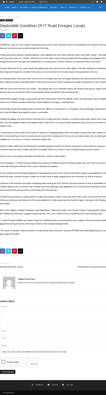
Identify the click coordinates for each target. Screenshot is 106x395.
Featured (24, 7)
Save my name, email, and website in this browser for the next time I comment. (35, 352)
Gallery (53, 7)
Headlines (9, 20)
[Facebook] (93, 2)
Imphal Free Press (26, 279)
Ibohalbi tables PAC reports (11, 267)
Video (62, 7)
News (9, 16)
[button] (100, 7)
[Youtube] (101, 2)
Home (7, 7)
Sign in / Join (43, 2)
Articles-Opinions (39, 7)
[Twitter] (97, 2)
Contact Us (84, 7)
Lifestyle (72, 7)
